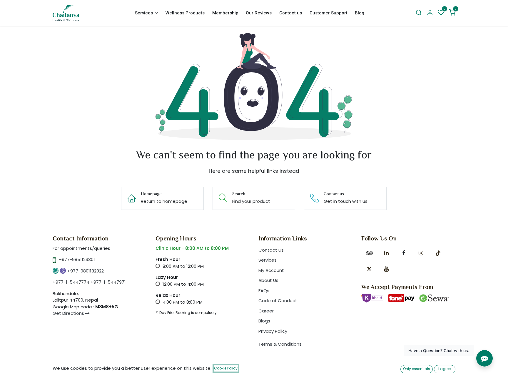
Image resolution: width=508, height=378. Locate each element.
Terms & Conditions (280, 344)
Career (266, 311)
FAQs (263, 290)
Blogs (264, 321)
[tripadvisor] (369, 253)
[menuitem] (146, 13)
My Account (271, 270)
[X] (369, 269)
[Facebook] (404, 253)
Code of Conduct (277, 300)
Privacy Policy (272, 331)
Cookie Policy (226, 368)
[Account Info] (430, 13)
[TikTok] (438, 253)
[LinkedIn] (386, 253)
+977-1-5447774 (71, 282)
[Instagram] (421, 253)
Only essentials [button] (416, 368)
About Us (268, 280)
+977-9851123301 (77, 259)
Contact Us (271, 250)
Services (267, 260)
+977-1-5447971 (108, 282)
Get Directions (69, 313)
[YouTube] (386, 269)
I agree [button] (444, 368)
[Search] (418, 13)
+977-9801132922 (85, 271)
